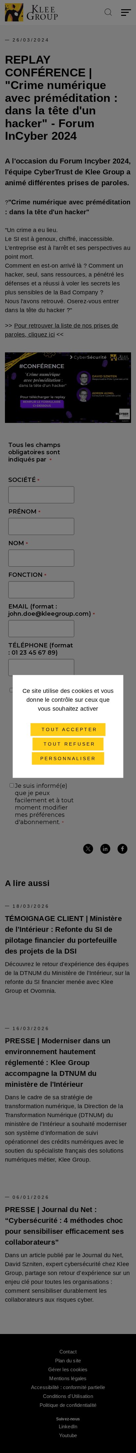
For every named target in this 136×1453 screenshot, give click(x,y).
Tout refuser (68, 744)
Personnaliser (68, 758)
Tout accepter (68, 729)
